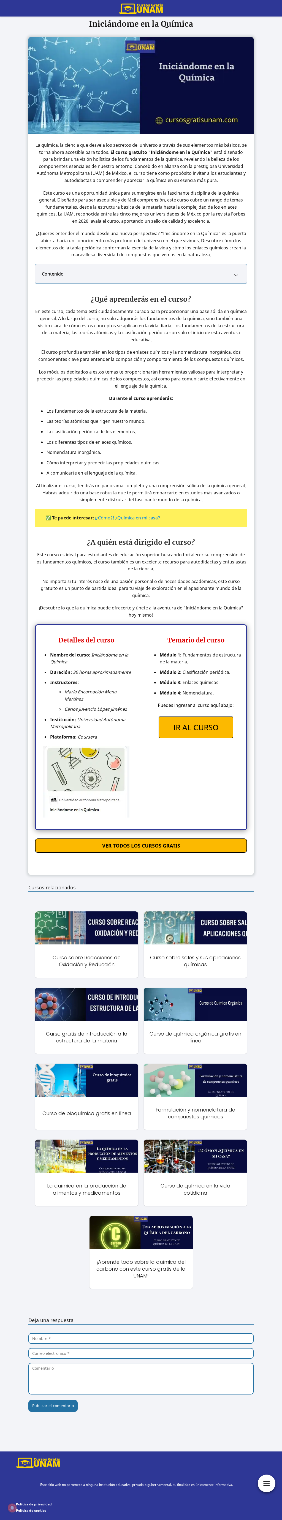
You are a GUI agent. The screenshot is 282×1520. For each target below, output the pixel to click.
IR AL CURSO (196, 727)
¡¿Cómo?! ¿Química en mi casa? (127, 518)
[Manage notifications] (12, 1507)
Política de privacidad (34, 1504)
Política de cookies (31, 1510)
